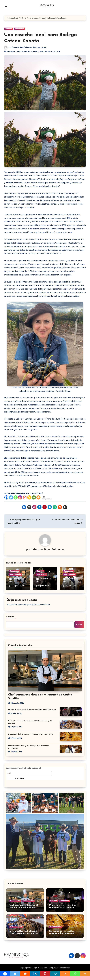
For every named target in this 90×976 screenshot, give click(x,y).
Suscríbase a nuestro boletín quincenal (23, 768)
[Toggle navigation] (6, 6)
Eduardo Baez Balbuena (22, 47)
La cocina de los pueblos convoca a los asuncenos (30, 734)
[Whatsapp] (15, 497)
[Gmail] (25, 497)
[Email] (34, 497)
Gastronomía (15, 574)
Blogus (52, 968)
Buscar (10, 617)
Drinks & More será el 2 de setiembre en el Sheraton (32, 709)
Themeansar (64, 968)
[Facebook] (6, 497)
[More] (38, 497)
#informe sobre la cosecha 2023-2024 (44, 51)
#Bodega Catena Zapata (16, 51)
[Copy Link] (29, 497)
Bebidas (8, 29)
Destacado (19, 29)
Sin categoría (16, 927)
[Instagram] (20, 497)
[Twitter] (11, 497)
